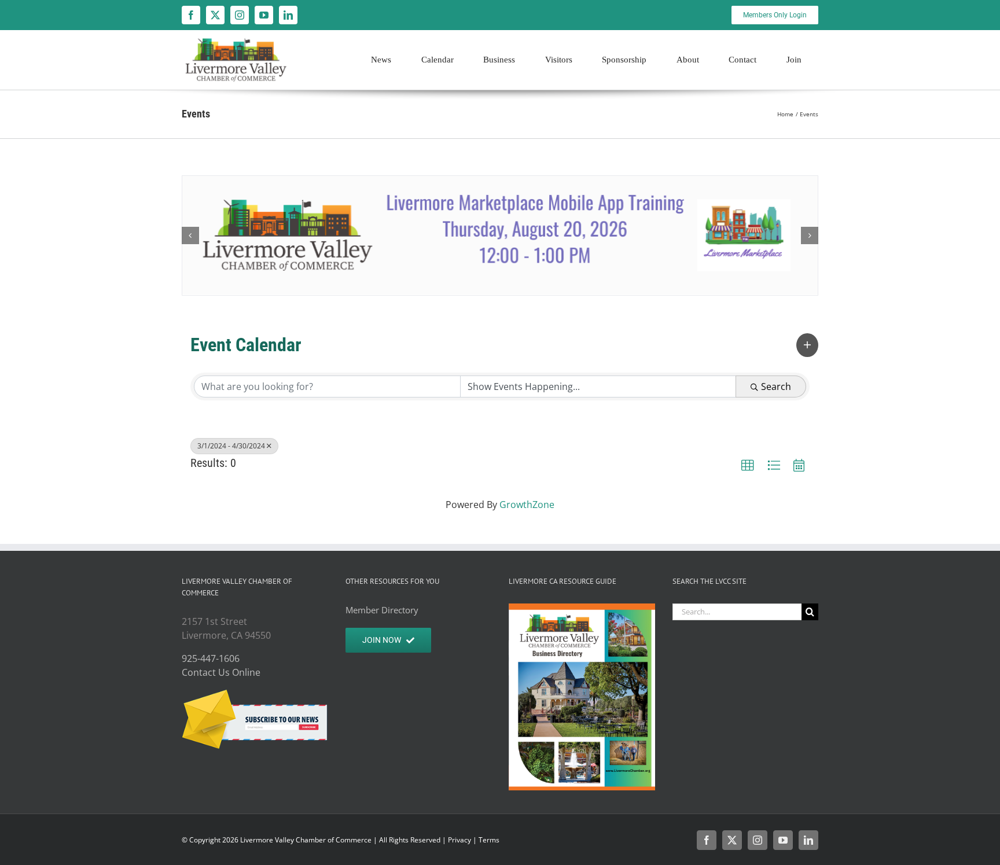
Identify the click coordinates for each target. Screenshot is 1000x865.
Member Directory (381, 610)
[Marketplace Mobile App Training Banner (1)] (500, 235)
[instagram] (239, 15)
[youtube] (264, 15)
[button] (190, 235)
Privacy (459, 840)
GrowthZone (526, 504)
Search (776, 386)
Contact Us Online (221, 672)
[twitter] (215, 15)
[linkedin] (288, 15)
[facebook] (191, 15)
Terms (489, 840)
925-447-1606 (211, 658)
